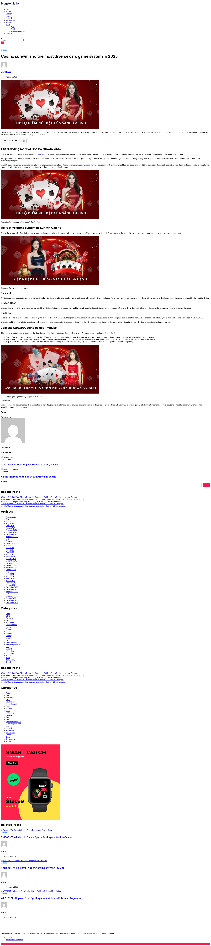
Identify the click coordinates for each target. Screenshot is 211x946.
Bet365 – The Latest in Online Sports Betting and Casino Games (36, 837)
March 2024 (10, 581)
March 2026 (10, 528)
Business (9, 618)
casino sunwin (91, 165)
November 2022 (12, 592)
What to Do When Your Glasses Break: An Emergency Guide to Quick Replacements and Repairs (39, 497)
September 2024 (12, 567)
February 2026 (11, 530)
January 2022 (11, 598)
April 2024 (10, 578)
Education (10, 622)
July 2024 (9, 572)
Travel (8, 22)
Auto (13, 27)
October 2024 (11, 565)
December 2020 (12, 603)
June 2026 (10, 521)
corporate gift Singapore (105, 933)
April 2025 (10, 552)
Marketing (10, 651)
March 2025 (10, 554)
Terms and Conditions (14, 940)
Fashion (9, 9)
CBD (8, 620)
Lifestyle (9, 18)
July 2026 (9, 519)
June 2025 (10, 548)
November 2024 (12, 563)
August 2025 (11, 543)
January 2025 (11, 559)
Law (7, 647)
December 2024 (12, 561)
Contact (9, 33)
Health (8, 16)
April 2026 (10, 526)
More (8, 25)
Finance (9, 11)
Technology (10, 20)
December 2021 (12, 600)
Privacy (9, 937)
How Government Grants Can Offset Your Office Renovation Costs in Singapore (32, 504)
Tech (8, 658)
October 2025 (11, 539)
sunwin (112, 132)
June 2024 (10, 574)
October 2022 (11, 594)
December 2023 (12, 587)
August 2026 (11, 517)
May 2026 (10, 523)
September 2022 (12, 596)
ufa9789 (40, 154)
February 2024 (11, 583)
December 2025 (12, 534)
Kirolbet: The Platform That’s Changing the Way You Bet (32, 867)
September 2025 (12, 541)
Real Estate (10, 653)
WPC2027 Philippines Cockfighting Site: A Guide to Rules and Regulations (42, 898)
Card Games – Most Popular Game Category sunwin (29, 464)
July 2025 (9, 545)
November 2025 (12, 537)
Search (4, 482)
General (9, 638)
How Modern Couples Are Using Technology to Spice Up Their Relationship (31, 501)
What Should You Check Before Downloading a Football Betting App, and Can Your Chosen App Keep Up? (43, 499)
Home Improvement (13, 642)
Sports (8, 655)
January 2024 (11, 585)
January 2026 (11, 532)
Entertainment (11, 625)
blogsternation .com (18, 31)
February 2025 (11, 556)
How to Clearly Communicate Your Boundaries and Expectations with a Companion (33, 506)
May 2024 (10, 576)
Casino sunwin (6, 417)
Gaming (9, 14)
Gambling (10, 633)
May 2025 (10, 550)
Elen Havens (7, 72)
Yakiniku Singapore (87, 933)
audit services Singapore (69, 933)
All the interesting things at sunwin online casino (28, 476)
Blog (8, 616)
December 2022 (12, 589)
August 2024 (11, 570)
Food (13, 29)
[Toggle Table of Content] (23, 141)
